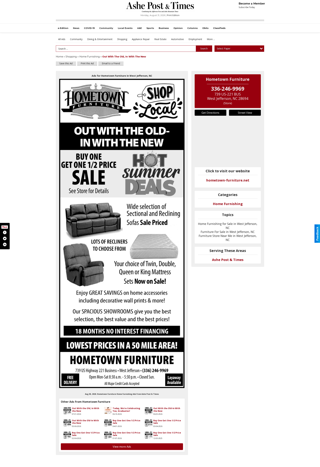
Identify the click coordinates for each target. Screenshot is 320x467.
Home (59, 56)
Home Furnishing (89, 56)
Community (76, 39)
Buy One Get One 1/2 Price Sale (126, 421)
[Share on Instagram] (4, 244)
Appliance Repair (141, 39)
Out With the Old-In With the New (166, 409)
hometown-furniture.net (227, 180)
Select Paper (223, 48)
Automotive (177, 39)
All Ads (61, 39)
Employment (195, 39)
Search (204, 48)
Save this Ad (65, 63)
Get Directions (210, 113)
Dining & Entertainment (99, 39)
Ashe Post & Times (228, 260)
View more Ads (122, 446)
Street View (245, 113)
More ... (211, 39)
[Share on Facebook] (4, 232)
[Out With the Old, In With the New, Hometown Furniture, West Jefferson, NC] (122, 233)
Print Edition (173, 15)
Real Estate (160, 39)
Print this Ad (87, 63)
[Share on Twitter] (4, 238)
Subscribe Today (247, 7)
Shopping (122, 39)
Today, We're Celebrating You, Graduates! (126, 409)
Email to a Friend (111, 63)
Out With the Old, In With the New (85, 409)
